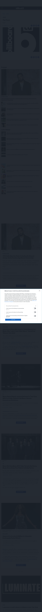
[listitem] (21, 306)
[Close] (40, 291)
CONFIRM (13, 319)
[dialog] (21, 306)
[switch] (34, 308)
